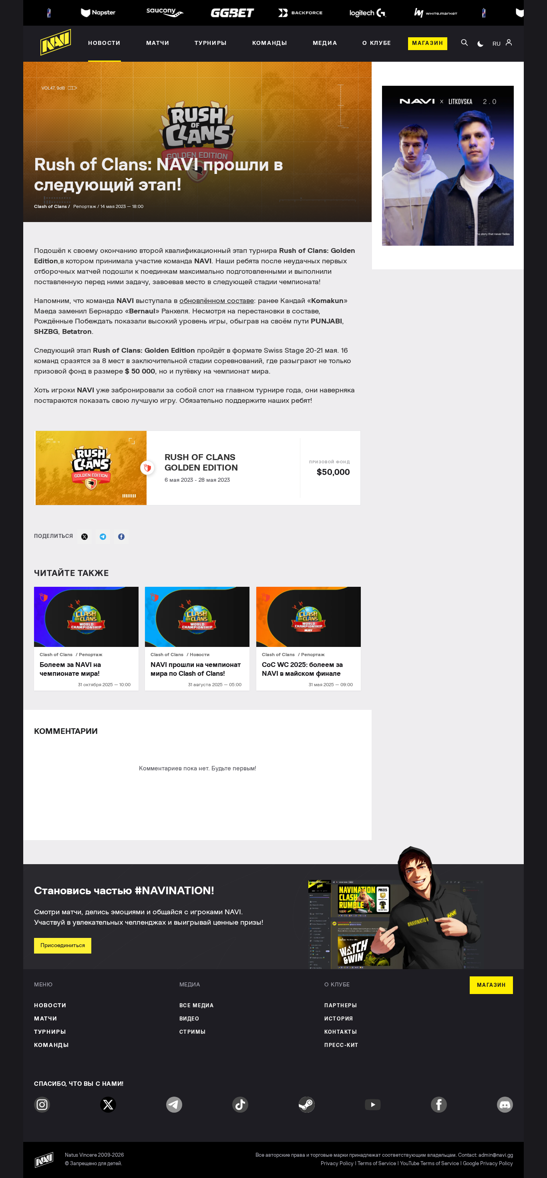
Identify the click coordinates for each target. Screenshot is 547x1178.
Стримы (192, 1032)
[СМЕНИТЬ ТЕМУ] (481, 44)
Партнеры (340, 1005)
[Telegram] (103, 536)
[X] (84, 536)
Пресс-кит (341, 1045)
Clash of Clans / (52, 206)
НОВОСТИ (50, 1005)
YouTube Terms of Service (429, 1163)
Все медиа (196, 1005)
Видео (189, 1019)
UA (496, 52)
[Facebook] (121, 536)
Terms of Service (377, 1163)
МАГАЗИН (491, 985)
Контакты (340, 1032)
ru (497, 43)
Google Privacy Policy (488, 1163)
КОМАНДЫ (51, 1045)
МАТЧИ (45, 1019)
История (339, 1019)
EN (496, 64)
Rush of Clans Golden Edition (201, 462)
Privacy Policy (337, 1163)
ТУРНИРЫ (50, 1032)
